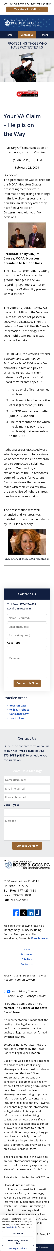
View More (38, 938)
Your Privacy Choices (24, 991)
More (45, 34)
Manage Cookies (36, 996)
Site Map (27, 959)
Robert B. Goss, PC (38, 1234)
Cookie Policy (14, 996)
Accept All (18, 1233)
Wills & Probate (19, 709)
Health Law (16, 718)
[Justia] (38, 912)
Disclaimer (27, 954)
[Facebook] (16, 912)
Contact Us (27, 34)
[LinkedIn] (30, 912)
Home (9, 34)
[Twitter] (23, 912)
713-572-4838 (22, 895)
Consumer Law (19, 714)
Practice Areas (15, 697)
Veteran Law (17, 705)
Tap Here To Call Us (27, 9)
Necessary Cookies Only (18, 1241)
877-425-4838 (27, 890)
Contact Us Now (27, 683)
